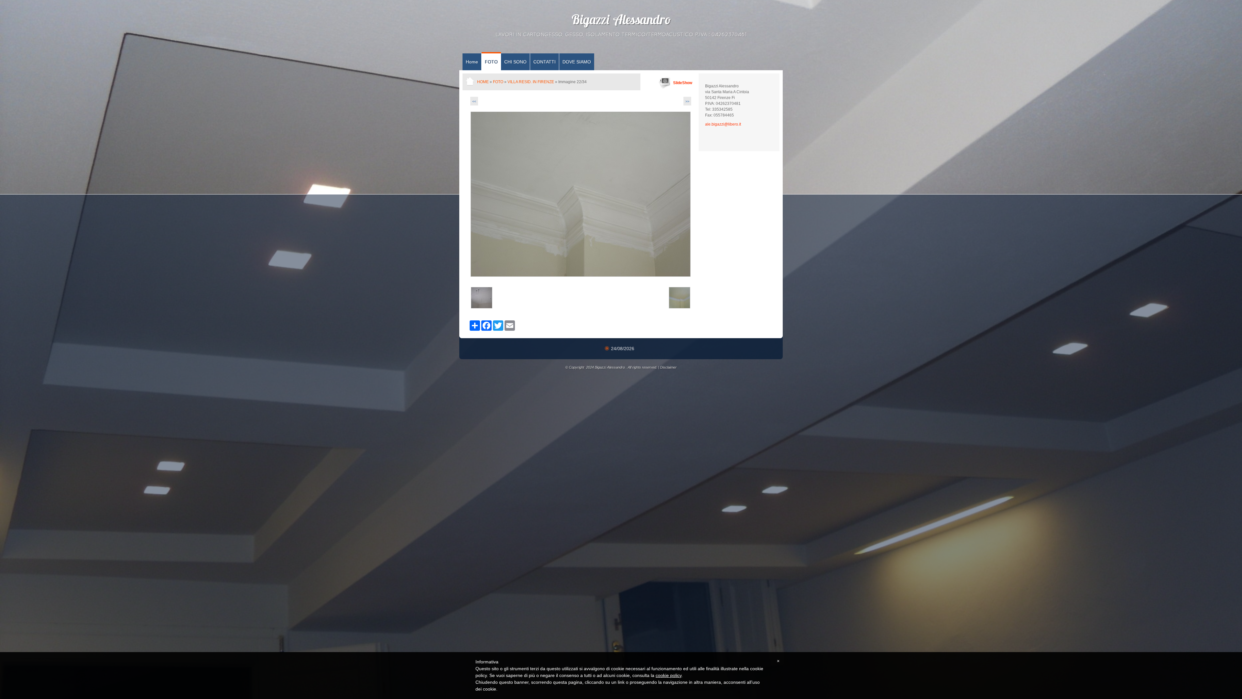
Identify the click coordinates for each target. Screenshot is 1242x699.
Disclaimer (668, 367)
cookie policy (668, 675)
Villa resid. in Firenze (530, 82)
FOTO (491, 61)
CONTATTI (544, 61)
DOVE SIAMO (576, 61)
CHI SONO (515, 61)
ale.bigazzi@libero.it (723, 124)
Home (472, 61)
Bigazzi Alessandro (621, 21)
